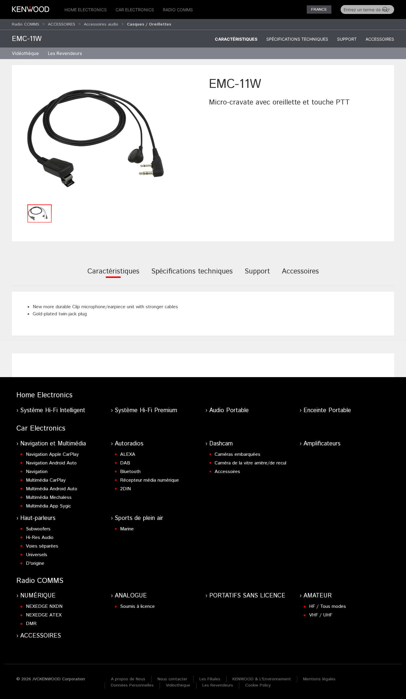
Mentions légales (319, 679)
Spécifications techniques (297, 39)
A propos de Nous (128, 679)
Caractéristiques (236, 39)
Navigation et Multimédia (53, 443)
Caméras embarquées (237, 454)
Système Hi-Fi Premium (146, 410)
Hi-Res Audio (39, 537)
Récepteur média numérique (149, 480)
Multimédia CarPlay (46, 480)
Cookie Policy (258, 685)
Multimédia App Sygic (48, 506)
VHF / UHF (320, 615)
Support (347, 39)
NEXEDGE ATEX (44, 615)
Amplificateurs (321, 443)
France (319, 9)
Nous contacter (172, 679)
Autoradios (129, 443)
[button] (107, 138)
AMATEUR (317, 596)
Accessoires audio (101, 24)
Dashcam (221, 443)
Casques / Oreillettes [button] (149, 24)
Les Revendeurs (65, 53)
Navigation (37, 471)
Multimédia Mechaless (49, 497)
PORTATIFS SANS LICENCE (247, 596)
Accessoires (380, 39)
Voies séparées (42, 546)
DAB (125, 463)
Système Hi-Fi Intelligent (52, 410)
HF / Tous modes (327, 606)
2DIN (125, 488)
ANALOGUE (131, 596)
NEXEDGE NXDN (44, 606)
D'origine (35, 563)
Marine (127, 529)
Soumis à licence (137, 606)
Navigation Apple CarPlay (52, 454)
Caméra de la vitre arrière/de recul (250, 463)
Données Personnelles (132, 685)
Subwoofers (38, 529)
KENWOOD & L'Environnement (261, 679)
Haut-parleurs (37, 518)
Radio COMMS (178, 9)
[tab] (113, 275)
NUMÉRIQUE (38, 596)
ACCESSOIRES (61, 24)
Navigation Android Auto (51, 463)
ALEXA (127, 454)
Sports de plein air (139, 518)
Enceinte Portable (327, 410)
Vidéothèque (25, 53)
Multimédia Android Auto (51, 488)
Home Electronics (85, 9)
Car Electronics (135, 9)
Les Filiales (209, 679)
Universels (36, 554)
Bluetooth (130, 471)
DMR (31, 623)
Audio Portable (229, 410)
